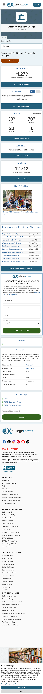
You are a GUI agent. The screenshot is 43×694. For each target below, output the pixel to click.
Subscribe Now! (22, 331)
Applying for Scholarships (10, 604)
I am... (7, 320)
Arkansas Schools (8, 564)
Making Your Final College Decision (13, 613)
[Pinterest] (18, 443)
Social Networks (7, 492)
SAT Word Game (7, 538)
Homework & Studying (9, 616)
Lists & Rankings (7, 523)
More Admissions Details (21, 106)
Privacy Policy (12, 294)
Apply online (30, 368)
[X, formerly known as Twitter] (9, 443)
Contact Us (5, 480)
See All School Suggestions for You (21, 268)
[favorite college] (2, 37)
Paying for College (8, 610)
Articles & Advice (8, 521)
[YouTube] (23, 443)
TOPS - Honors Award (11, 399)
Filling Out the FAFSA (9, 607)
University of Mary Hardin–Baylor (13, 237)
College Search (7, 512)
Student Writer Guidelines (11, 500)
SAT (32, 91)
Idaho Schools (6, 587)
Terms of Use (5, 454)
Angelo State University (10, 234)
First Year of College (9, 622)
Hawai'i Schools (7, 584)
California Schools (8, 567)
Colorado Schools (8, 570)
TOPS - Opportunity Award (12, 402)
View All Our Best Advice (10, 625)
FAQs (4, 486)
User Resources (7, 547)
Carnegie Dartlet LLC (18, 452)
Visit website (30, 365)
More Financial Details (21, 84)
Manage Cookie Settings (24, 456)
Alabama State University (10, 255)
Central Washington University (12, 252)
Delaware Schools (8, 576)
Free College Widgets (9, 544)
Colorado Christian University (12, 249)
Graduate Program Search (10, 532)
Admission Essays (8, 599)
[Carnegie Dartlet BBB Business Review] (8, 471)
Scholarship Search (8, 518)
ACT (38, 91)
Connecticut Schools (9, 573)
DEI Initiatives (6, 489)
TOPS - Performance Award (12, 405)
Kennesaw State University (11, 258)
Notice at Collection (24, 454)
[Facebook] (4, 443)
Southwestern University (10, 246)
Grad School (6, 529)
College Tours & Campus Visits (12, 602)
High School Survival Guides (11, 619)
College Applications (9, 596)
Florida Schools (7, 578)
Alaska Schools (7, 558)
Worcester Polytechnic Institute (13, 261)
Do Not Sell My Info (11, 456)
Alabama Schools (7, 555)
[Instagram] (13, 443)
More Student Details (21, 138)
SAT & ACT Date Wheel (9, 541)
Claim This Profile (10, 61)
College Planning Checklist (11, 535)
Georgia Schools (7, 581)
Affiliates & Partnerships (10, 495)
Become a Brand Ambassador (11, 497)
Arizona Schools (7, 561)
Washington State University (11, 243)
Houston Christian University (12, 240)
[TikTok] (28, 443)
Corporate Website (8, 503)
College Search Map (8, 515)
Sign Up (37, 5)
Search (21, 417)
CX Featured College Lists (10, 526)
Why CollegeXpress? (9, 483)
